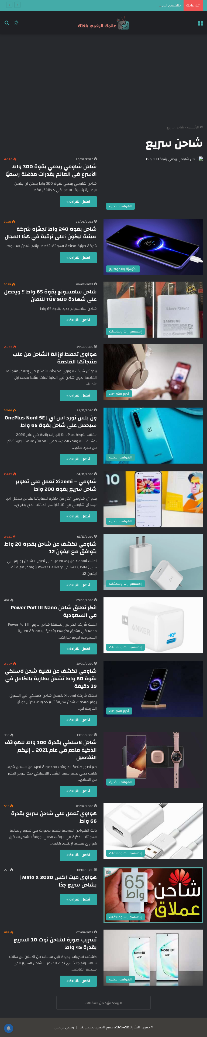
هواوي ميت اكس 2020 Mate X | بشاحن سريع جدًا (58, 881)
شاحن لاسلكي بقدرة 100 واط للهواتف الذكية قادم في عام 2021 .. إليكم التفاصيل (51, 749)
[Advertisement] (103, 77)
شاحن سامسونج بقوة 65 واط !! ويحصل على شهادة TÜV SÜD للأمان (50, 295)
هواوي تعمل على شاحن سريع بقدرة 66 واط (54, 817)
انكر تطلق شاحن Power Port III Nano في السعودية (54, 611)
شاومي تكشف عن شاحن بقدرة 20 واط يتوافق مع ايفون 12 (50, 547)
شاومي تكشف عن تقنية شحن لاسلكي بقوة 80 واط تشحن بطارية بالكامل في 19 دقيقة (51, 678)
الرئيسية (193, 127)
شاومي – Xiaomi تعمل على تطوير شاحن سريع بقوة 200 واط (56, 485)
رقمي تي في (64, 1027)
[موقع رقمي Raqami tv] (103, 23)
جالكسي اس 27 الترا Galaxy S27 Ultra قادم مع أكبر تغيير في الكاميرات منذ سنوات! (120, 5)
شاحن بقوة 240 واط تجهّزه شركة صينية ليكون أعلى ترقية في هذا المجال (51, 232)
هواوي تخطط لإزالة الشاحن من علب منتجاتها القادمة (55, 358)
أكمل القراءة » (78, 201)
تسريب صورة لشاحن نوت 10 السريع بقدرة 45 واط (55, 943)
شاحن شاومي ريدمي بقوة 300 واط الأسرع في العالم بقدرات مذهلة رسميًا (51, 170)
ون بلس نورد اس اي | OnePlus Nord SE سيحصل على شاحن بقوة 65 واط (51, 421)
